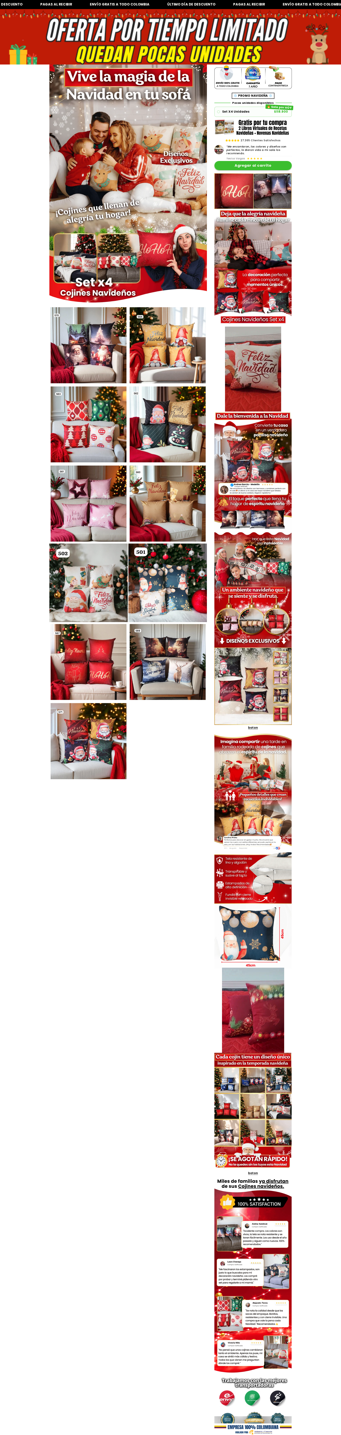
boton (253, 727)
